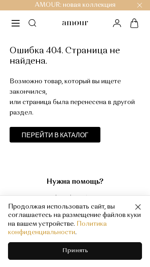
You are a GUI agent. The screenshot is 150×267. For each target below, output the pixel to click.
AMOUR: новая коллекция (75, 5)
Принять (75, 251)
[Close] (138, 207)
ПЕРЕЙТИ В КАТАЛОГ (55, 135)
